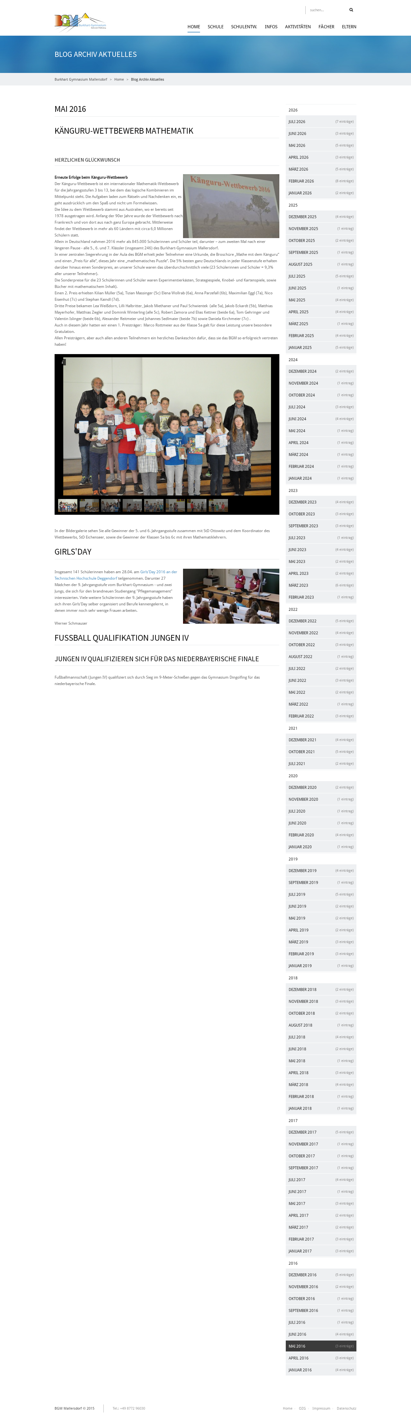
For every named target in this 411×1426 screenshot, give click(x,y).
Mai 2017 (321, 1203)
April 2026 (321, 157)
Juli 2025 (321, 276)
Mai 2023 (321, 561)
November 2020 (321, 799)
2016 (293, 1263)
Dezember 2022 (321, 621)
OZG (302, 1408)
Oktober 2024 (321, 395)
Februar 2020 (321, 835)
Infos (271, 26)
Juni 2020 (321, 823)
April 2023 (321, 573)
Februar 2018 (321, 1096)
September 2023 (321, 526)
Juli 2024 (321, 407)
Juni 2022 (321, 680)
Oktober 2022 (321, 645)
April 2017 (321, 1215)
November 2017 (321, 1144)
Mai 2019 (321, 918)
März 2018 (321, 1085)
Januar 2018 (321, 1108)
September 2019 (321, 882)
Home (194, 26)
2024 (293, 360)
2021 (293, 728)
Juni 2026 (321, 133)
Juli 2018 (321, 1037)
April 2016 (321, 1358)
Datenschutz (346, 1408)
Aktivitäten (298, 26)
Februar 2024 (321, 466)
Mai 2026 (321, 145)
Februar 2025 (321, 336)
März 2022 (321, 704)
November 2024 (321, 383)
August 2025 (321, 264)
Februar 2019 (321, 954)
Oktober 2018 (321, 1013)
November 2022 (321, 633)
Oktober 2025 (321, 240)
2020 (293, 776)
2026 (293, 110)
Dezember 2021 (321, 740)
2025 (293, 205)
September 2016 (321, 1310)
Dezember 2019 (321, 871)
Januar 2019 (321, 966)
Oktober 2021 (321, 752)
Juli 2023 (321, 538)
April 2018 (321, 1073)
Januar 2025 (321, 347)
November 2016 (321, 1287)
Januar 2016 (321, 1370)
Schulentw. (244, 26)
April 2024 (321, 443)
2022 (293, 609)
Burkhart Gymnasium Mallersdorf (81, 79)
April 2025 (321, 312)
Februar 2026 (321, 181)
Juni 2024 (321, 419)
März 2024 (321, 454)
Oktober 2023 (321, 514)
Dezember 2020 (321, 787)
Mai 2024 (321, 431)
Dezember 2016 (321, 1275)
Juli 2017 (321, 1180)
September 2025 (321, 252)
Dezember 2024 (321, 371)
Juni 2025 (321, 288)
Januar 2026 (321, 193)
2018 (293, 978)
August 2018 (321, 1025)
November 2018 (321, 1001)
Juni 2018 (321, 1049)
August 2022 (321, 657)
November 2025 (321, 229)
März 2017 (321, 1227)
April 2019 (321, 930)
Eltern (349, 26)
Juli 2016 (321, 1322)
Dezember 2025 (321, 217)
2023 (293, 490)
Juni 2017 (321, 1192)
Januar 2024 (321, 478)
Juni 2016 (321, 1334)
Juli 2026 (321, 122)
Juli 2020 (321, 811)
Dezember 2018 (321, 989)
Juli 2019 (321, 894)
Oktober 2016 (321, 1299)
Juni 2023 (321, 550)
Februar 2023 (321, 597)
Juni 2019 (321, 906)
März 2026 (321, 169)
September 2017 (321, 1168)
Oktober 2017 (321, 1156)
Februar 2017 (321, 1239)
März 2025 (321, 324)
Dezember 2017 (321, 1132)
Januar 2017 (321, 1251)
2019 (293, 859)
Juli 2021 (321, 764)
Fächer (326, 26)
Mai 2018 (321, 1061)
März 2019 (321, 942)
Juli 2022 (321, 668)
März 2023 (321, 585)
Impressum (321, 1408)
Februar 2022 (321, 716)
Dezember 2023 (321, 502)
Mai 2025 (321, 300)
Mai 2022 (321, 692)
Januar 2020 (321, 847)
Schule (215, 26)
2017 (293, 1121)
